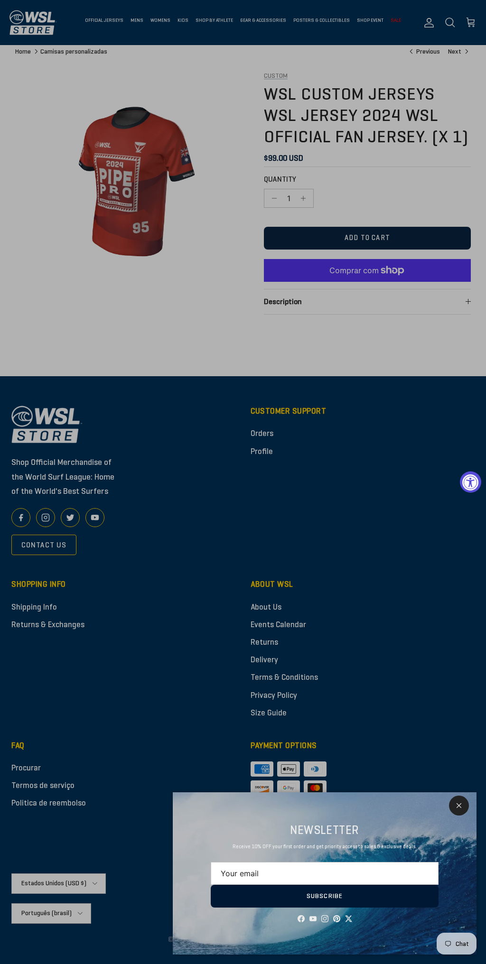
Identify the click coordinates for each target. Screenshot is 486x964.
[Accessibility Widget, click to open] (470, 482)
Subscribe (325, 896)
